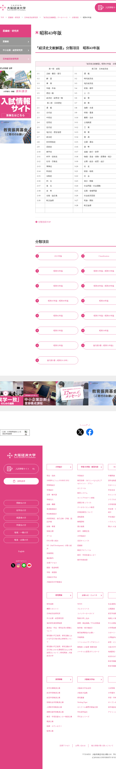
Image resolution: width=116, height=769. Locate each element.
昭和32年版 (58, 345)
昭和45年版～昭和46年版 (58, 301)
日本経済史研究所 (31, 17)
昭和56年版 (58, 271)
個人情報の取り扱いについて (102, 746)
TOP (2, 17)
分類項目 (75, 17)
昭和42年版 (58, 316)
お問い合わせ (80, 746)
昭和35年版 (58, 331)
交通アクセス (65, 746)
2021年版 (58, 256)
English (21, 551)
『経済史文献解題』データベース (55, 17)
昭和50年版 (58, 286)
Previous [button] (5, 393)
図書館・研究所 (14, 17)
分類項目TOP (44, 222)
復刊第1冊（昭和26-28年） (58, 360)
